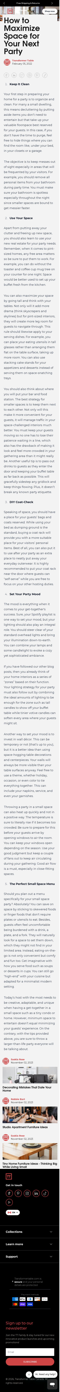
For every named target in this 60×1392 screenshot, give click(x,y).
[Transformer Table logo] (17, 11)
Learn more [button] (13, 1293)
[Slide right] (52, 3)
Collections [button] (13, 1280)
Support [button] (11, 1305)
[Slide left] (4, 3)
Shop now (50, 11)
